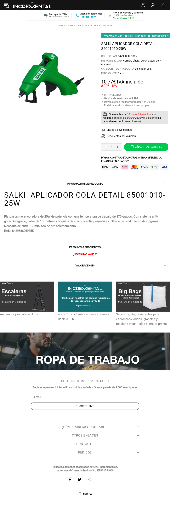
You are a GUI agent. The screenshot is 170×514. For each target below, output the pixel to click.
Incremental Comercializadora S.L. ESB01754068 (85, 470)
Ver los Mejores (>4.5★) (124, 18)
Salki (121, 73)
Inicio (60, 25)
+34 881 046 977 (88, 17)
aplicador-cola (143, 68)
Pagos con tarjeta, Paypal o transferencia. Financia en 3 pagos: (131, 159)
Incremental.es (32, 5)
